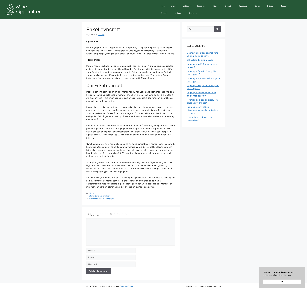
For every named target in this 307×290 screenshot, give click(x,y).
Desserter (201, 6)
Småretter (243, 6)
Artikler (178, 13)
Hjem (163, 6)
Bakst (257, 6)
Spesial (164, 13)
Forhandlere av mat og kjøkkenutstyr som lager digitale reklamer (202, 110)
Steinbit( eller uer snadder (99, 196)
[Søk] (217, 29)
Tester (191, 13)
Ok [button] (282, 282)
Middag (186, 6)
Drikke (270, 6)
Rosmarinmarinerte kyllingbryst (101, 198)
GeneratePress (126, 286)
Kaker (172, 6)
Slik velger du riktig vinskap (200, 60)
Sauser (284, 6)
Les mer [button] (287, 275)
